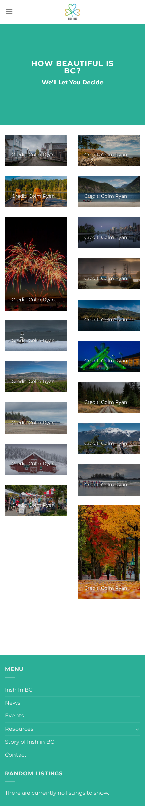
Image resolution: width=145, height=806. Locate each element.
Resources (19, 729)
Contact (16, 754)
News (12, 703)
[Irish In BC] (72, 12)
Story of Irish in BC (29, 742)
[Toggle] (137, 729)
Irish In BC (18, 690)
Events (14, 715)
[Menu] (9, 11)
